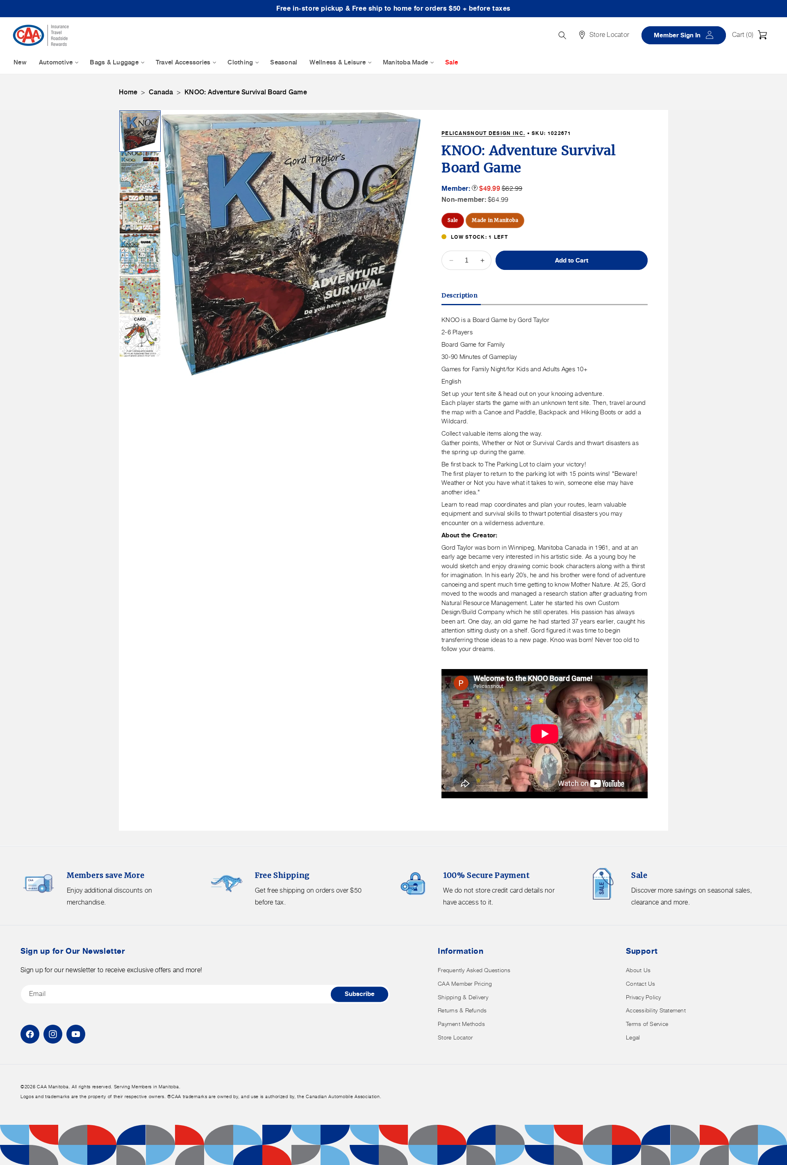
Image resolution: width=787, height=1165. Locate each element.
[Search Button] (562, 35)
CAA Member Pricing (465, 983)
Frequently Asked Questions (474, 969)
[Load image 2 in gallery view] (140, 172)
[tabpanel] (544, 558)
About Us (638, 969)
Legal (633, 1037)
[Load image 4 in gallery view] (140, 254)
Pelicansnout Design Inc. (483, 133)
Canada (161, 92)
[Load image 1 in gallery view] (140, 131)
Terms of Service (647, 1023)
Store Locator (455, 1037)
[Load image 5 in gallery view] (140, 295)
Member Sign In (686, 34)
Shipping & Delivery (463, 997)
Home (128, 92)
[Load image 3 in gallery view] (140, 213)
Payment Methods (461, 1023)
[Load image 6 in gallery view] (140, 336)
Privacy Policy (643, 997)
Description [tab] (459, 295)
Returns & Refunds (462, 1010)
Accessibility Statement (656, 1010)
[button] (751, 35)
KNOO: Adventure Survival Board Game (245, 92)
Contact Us (640, 983)
